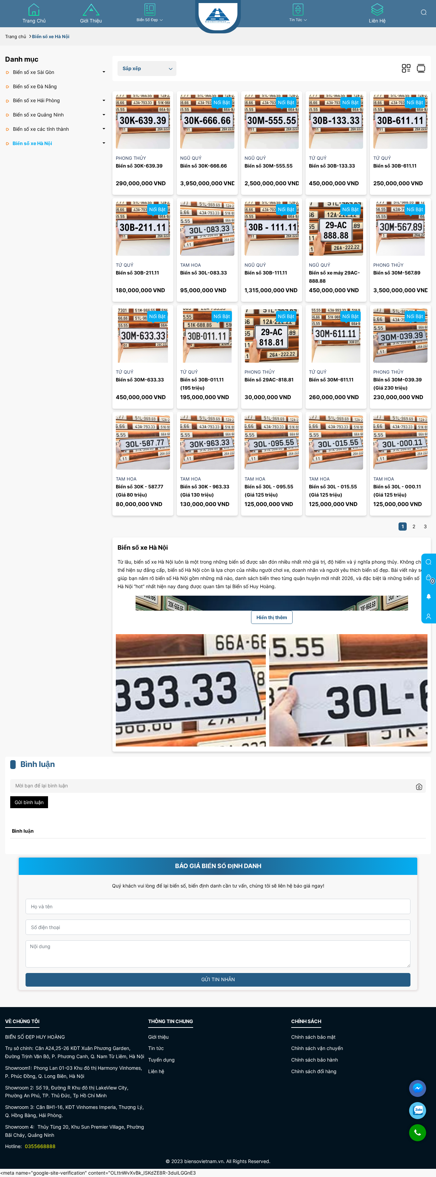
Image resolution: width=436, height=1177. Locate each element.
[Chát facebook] (417, 1088)
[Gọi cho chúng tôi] (417, 1136)
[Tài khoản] (428, 616)
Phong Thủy (131, 158)
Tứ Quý (318, 158)
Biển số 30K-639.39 (139, 166)
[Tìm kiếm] (424, 12)
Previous (126, 696)
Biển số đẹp (147, 19)
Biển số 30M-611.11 (331, 379)
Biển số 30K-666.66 (203, 166)
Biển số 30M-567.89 (396, 273)
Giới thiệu (91, 20)
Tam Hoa (190, 265)
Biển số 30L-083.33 (203, 273)
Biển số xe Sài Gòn (33, 72)
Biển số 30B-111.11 (266, 273)
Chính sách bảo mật (313, 1037)
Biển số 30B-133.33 (332, 166)
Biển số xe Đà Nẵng (34, 86)
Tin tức (295, 19)
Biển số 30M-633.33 (140, 379)
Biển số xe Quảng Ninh (38, 114)
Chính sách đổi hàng (314, 1071)
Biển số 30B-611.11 (395, 166)
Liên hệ (377, 20)
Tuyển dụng (161, 1060)
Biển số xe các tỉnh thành (40, 129)
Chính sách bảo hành (314, 1060)
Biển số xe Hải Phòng (36, 100)
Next (417, 696)
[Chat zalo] (417, 1110)
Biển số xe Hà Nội (32, 143)
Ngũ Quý (191, 158)
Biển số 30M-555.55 (269, 166)
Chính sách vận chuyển (317, 1048)
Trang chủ (34, 20)
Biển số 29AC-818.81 (269, 379)
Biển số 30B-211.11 (137, 273)
